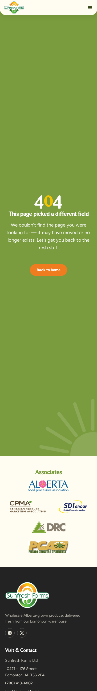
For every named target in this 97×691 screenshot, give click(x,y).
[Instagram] (10, 633)
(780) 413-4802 (19, 683)
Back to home (49, 270)
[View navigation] (90, 7)
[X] (22, 633)
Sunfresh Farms (14, 7)
